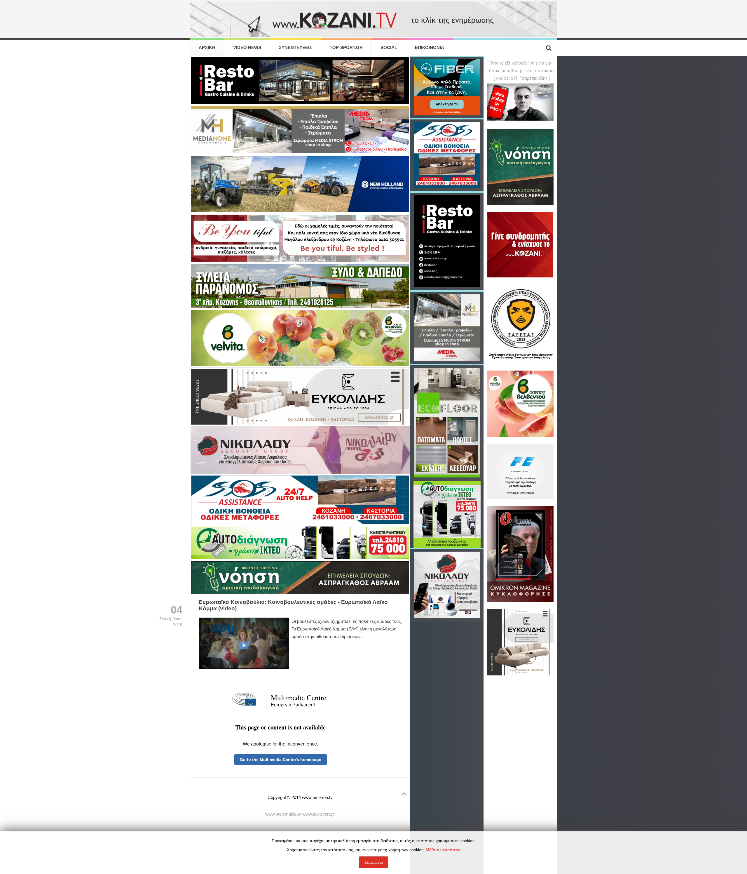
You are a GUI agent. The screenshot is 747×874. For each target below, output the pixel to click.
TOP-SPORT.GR (346, 47)
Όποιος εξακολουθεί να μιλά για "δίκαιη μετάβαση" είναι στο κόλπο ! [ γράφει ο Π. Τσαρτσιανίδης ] (521, 71)
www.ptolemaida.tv (283, 814)
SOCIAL (389, 47)
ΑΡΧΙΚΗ (207, 47)
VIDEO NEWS (247, 47)
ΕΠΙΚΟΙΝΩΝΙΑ (429, 47)
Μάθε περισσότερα (443, 849)
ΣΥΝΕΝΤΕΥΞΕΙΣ (295, 47)
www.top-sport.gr (318, 814)
